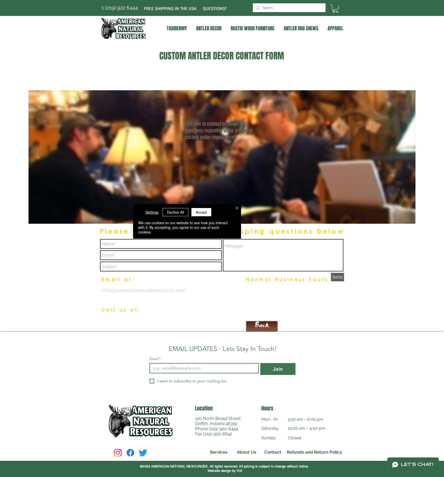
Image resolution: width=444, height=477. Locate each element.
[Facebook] (130, 453)
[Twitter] (143, 453)
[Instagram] (118, 453)
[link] (335, 8)
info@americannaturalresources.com (143, 290)
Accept (201, 212)
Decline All (175, 212)
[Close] (237, 208)
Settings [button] (152, 212)
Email (155, 359)
